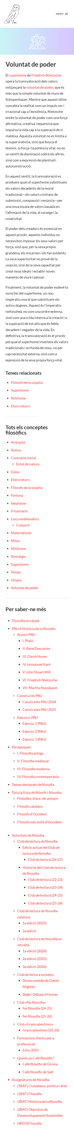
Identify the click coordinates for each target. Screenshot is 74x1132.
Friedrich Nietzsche (46, 75)
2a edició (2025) (34, 958)
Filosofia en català (25, 620)
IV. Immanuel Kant (36, 664)
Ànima (16, 450)
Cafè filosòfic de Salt (37, 1072)
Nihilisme (18, 398)
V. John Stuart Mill (36, 672)
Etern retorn (20, 406)
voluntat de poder (39, 87)
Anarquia (18, 442)
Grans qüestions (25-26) (40, 1030)
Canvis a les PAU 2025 (39, 709)
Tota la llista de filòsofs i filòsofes (37, 792)
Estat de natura (27, 464)
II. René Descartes (36, 648)
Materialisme (21, 533)
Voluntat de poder (24, 588)
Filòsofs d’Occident (32, 814)
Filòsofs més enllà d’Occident (39, 822)
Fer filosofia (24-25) (37, 1008)
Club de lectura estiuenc (35, 974)
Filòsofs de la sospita (27, 382)
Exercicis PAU (27, 717)
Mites (15, 541)
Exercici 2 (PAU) (34, 731)
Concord (22, 525)
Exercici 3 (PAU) (34, 739)
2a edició (29, 931)
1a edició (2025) (34, 923)
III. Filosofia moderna (33, 769)
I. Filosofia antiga (30, 753)
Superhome (20, 390)
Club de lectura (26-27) (45, 859)
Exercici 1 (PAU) (34, 723)
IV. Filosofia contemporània (38, 776)
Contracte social (23, 458)
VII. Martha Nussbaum (39, 688)
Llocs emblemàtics (25, 519)
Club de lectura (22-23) (45, 879)
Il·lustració (19, 511)
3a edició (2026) (34, 966)
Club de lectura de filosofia (37, 841)
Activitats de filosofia (28, 835)
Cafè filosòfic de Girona (40, 1064)
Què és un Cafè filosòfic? (35, 1058)
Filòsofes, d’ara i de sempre (37, 798)
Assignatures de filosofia (30, 1079)
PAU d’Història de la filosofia (33, 628)
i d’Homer (40, 994)
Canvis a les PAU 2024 (39, 702)
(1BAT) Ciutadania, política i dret (42, 1086)
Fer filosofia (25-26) (37, 1016)
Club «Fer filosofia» (31, 1002)
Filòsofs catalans (30, 806)
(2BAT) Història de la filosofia (39, 1101)
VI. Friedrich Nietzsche (39, 680)
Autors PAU (26, 634)
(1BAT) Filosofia (29, 1094)
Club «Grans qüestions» (35, 1024)
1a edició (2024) (34, 951)
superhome (17, 75)
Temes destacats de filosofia (33, 784)
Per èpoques (21, 747)
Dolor (15, 472)
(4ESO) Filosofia (29, 1123)
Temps (16, 572)
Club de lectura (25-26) (45, 903)
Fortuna (17, 495)
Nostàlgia (18, 556)
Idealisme (18, 503)
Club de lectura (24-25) (45, 895)
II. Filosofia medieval (33, 761)
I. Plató (27, 640)
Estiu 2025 (30, 1050)
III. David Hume (34, 656)
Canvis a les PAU (29, 695)
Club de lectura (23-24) (45, 887)
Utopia (16, 580)
